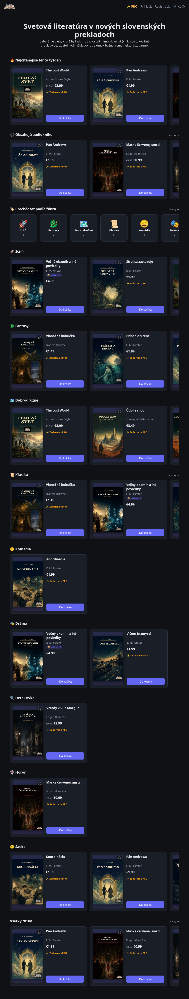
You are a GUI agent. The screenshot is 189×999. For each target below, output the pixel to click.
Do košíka (65, 118)
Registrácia (162, 6)
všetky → (174, 135)
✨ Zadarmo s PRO (56, 92)
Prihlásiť (146, 6)
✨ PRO (132, 6)
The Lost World (57, 70)
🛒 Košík (179, 6)
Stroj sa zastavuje (139, 261)
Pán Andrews (136, 70)
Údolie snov (135, 410)
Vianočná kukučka (60, 336)
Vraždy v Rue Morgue (62, 708)
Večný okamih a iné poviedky (61, 263)
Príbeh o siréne (138, 336)
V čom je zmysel (139, 633)
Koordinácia (55, 559)
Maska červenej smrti (143, 145)
